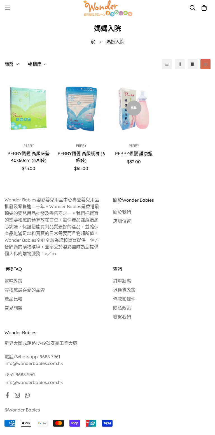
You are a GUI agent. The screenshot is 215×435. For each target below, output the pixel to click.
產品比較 (13, 299)
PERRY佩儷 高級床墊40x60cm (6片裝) (29, 157)
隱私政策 (122, 308)
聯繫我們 (122, 317)
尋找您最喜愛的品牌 (24, 290)
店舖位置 (122, 221)
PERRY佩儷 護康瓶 (134, 153)
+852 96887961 (19, 374)
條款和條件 (124, 299)
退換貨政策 (124, 290)
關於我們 (122, 212)
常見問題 (13, 308)
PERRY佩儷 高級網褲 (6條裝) (81, 157)
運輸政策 (13, 281)
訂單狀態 (122, 281)
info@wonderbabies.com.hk (33, 382)
